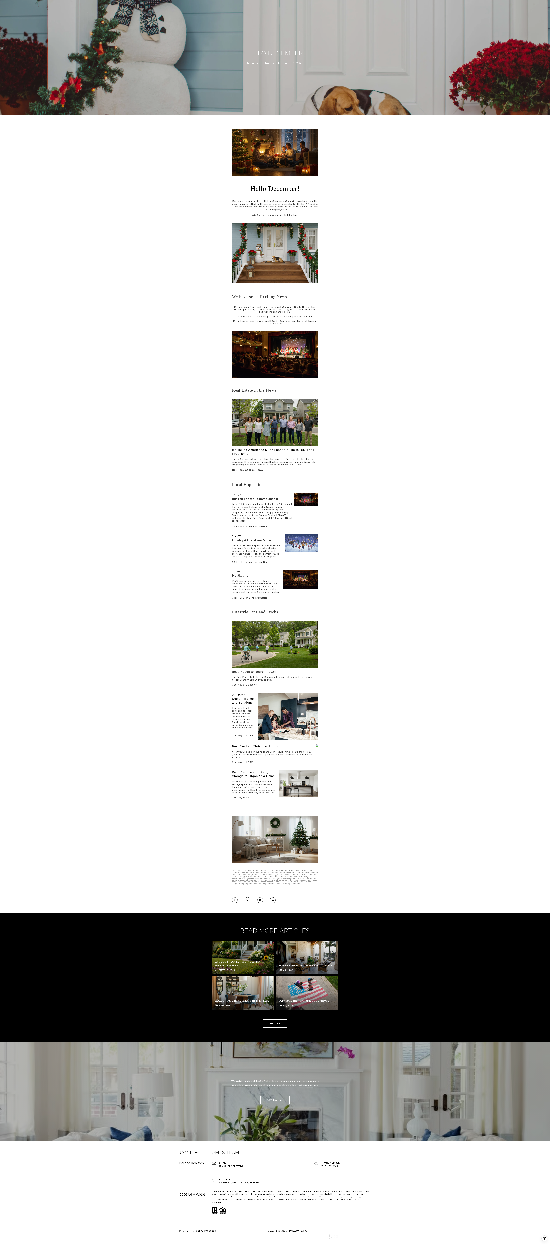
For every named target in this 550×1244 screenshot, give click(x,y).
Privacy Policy (298, 1230)
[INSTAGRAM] (337, 1231)
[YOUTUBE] (352, 1231)
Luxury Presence (205, 1230)
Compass (279, 1191)
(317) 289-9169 (329, 1166)
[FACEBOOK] (329, 1231)
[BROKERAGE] (368, 1231)
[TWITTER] (360, 1231)
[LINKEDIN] (345, 1231)
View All (275, 1023)
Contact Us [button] (275, 1100)
